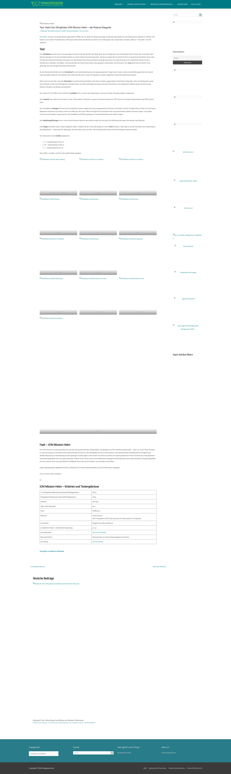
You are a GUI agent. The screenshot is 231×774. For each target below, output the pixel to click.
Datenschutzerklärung (176, 768)
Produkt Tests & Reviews (69, 31)
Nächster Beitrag (160, 567)
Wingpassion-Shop (124, 753)
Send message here (169, 753)
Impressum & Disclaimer (157, 768)
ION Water (44, 37)
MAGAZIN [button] (118, 4)
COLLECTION (196, 4)
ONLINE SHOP (182, 4)
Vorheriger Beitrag (36, 567)
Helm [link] (130, 63)
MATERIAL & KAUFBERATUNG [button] (161, 4)
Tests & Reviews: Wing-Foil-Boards (58, 723)
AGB (145, 768)
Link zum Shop (97, 542)
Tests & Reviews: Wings (76, 723)
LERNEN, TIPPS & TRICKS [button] (136, 4)
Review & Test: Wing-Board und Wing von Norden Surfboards (58, 720)
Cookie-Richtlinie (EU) (194, 768)
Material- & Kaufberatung (50, 31)
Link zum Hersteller (99, 532)
